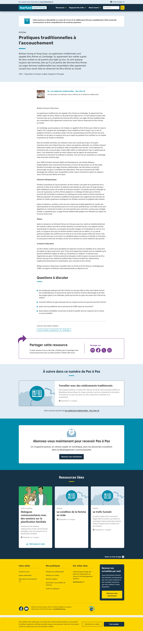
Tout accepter (114, 624)
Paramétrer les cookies (92, 624)
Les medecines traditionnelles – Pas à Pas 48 (82, 411)
